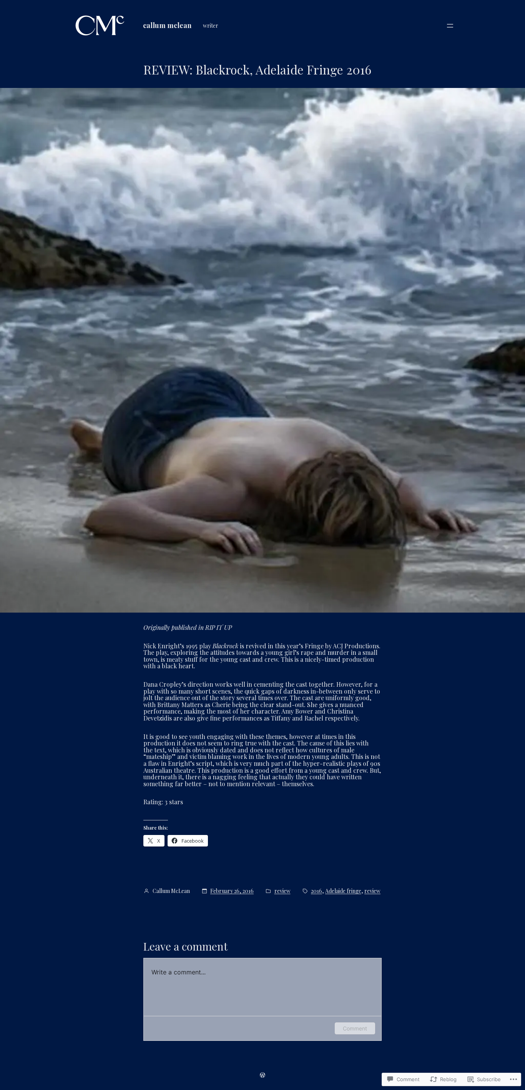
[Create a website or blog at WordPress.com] (262, 1075)
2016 (316, 891)
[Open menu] (450, 25)
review (282, 891)
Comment (355, 1028)
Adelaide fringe (343, 891)
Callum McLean (167, 25)
